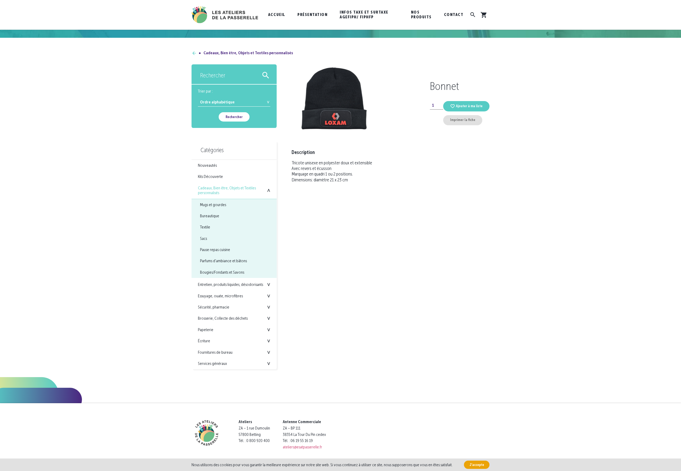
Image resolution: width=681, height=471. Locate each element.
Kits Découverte (210, 176)
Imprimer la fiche (462, 120)
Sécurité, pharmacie (213, 307)
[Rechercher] (473, 14)
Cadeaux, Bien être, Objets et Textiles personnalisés (248, 52)
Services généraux (212, 363)
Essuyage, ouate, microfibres (220, 295)
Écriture (204, 340)
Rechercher (234, 117)
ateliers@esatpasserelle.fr (302, 446)
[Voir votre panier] (484, 14)
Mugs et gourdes (213, 204)
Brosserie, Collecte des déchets (223, 318)
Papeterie (205, 329)
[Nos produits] (194, 52)
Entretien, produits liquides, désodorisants (230, 284)
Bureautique (209, 215)
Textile (205, 227)
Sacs (203, 238)
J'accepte (477, 464)
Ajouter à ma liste (469, 106)
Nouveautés (207, 165)
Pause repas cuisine (215, 249)
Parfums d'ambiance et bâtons (223, 260)
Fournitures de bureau (215, 352)
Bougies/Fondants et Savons (222, 272)
